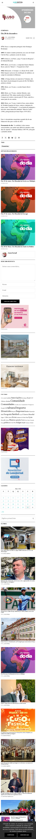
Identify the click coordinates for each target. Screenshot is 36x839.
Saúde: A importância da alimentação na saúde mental (13, 703)
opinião (18, 420)
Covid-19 (3, 408)
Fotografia (7, 414)
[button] (33, 518)
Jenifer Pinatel (7, 735)
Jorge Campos (6, 553)
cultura (11, 408)
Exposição (32, 411)
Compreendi (10, 835)
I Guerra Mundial (28, 414)
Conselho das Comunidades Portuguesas (24, 404)
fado (2, 414)
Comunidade (18, 401)
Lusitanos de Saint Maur (22, 417)
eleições (14, 411)
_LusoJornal (11, 37)
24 (32, 504)
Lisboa (10, 417)
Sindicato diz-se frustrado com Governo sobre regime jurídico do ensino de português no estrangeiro (18, 581)
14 (18, 501)
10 (32, 498)
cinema (8, 401)
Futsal (20, 414)
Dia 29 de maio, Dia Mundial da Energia (14, 214)
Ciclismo (3, 401)
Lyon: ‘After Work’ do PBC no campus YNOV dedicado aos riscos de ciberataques (17, 551)
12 (8, 501)
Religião (19, 423)
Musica (12, 420)
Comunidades (7, 404)
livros (14, 417)
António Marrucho (8, 796)
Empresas (20, 411)
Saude (23, 422)
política (7, 423)
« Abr (2, 512)
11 (3, 501)
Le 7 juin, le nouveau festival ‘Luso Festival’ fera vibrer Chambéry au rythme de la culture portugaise (16, 733)
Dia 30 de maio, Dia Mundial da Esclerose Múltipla (18, 181)
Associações (16, 398)
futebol (15, 414)
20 (13, 504)
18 (3, 504)
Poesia (2, 422)
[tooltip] (2, 137)
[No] (34, 830)
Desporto (20, 408)
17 (32, 501)
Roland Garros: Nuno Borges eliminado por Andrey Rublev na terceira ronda (17, 612)
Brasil (28, 398)
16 (27, 501)
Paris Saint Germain (29, 420)
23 (27, 504)
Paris (22, 420)
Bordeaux (24, 398)
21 (18, 504)
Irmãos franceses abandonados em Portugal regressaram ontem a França (18, 641)
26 (8, 507)
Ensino (26, 411)
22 (23, 504)
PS (10, 422)
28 (18, 507)
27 (13, 507)
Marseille (3, 420)
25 (3, 507)
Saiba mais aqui (24, 835)
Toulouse (28, 422)
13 (13, 501)
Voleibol (31, 422)
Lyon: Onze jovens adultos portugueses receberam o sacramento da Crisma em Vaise (16, 764)
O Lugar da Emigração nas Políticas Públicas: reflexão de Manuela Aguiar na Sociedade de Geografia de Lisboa (16, 794)
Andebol (8, 398)
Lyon (30, 417)
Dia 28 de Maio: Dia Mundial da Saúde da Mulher (17, 246)
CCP (32, 398)
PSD (12, 422)
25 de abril (3, 398)
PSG (14, 422)
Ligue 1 (3, 417)
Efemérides (4, 30)
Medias (7, 420)
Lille (6, 417)
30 (27, 507)
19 (8, 504)
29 (23, 507)
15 (23, 501)
